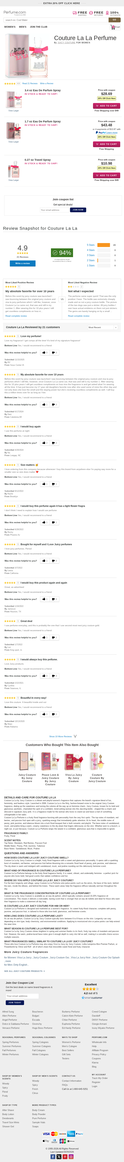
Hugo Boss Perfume (42, 1028)
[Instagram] (71, 1157)
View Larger (13, 111)
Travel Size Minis (10, 1122)
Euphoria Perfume (71, 1024)
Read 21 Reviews (30, 83)
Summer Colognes (41, 1046)
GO (114, 20)
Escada (36, 1019)
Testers (65, 1058)
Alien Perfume (9, 1015)
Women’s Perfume (71, 1042)
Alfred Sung (8, 1011)
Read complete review (16, 316)
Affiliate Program (100, 1050)
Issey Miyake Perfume (103, 1028)
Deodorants (8, 1118)
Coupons (96, 1058)
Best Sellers (68, 1050)
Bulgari (35, 1015)
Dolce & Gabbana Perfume (15, 1024)
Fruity (5, 1096)
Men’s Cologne (69, 1046)
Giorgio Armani (99, 1024)
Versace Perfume (11, 1028)
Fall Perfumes (9, 1050)
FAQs (65, 1085)
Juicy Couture (67, 43)
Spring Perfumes (10, 1042)
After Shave (8, 1110)
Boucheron (37, 1011)
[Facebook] (53, 1157)
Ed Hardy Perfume (71, 1028)
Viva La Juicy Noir (80, 957)
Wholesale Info (99, 1042)
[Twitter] (59, 1157)
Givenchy (37, 1024)
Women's (9, 27)
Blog (94, 1066)
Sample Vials (38, 1122)
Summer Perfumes (11, 1046)
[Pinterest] (65, 1157)
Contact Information (71, 1081)
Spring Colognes (40, 1042)
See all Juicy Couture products (23, 971)
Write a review (22, 263)
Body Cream (38, 1110)
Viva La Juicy (24, 957)
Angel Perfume (9, 1019)
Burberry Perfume (71, 1011)
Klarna (95, 1062)
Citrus (35, 1093)
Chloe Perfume (69, 1019)
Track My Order (100, 1078)
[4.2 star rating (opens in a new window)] (91, 988)
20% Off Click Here (106, 98)
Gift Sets (66, 1054)
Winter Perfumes (10, 1054)
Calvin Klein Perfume (72, 1015)
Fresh (35, 1089)
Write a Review (46, 83)
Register (96, 1082)
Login (94, 1086)
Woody (5, 1083)
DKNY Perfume (99, 1019)
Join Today (14, 1003)
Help (94, 1046)
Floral (5, 1092)
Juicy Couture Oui (59, 957)
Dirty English (20, 965)
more (8, 961)
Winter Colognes (40, 1054)
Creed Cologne (99, 1011)
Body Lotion (8, 1114)
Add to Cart (108, 106)
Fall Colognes (39, 1050)
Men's (22, 27)
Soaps (35, 1126)
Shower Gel (8, 1126)
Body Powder (39, 1114)
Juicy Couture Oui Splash (106, 957)
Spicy (5, 1087)
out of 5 (91, 993)
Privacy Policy (99, 1054)
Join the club (38, 27)
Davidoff (96, 1015)
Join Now (78, 210)
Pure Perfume (39, 1118)
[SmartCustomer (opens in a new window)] (92, 998)
